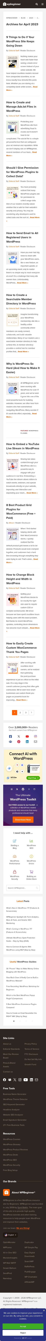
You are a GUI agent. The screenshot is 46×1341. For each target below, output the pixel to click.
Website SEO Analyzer (13, 1114)
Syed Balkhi (23, 1207)
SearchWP (29, 1261)
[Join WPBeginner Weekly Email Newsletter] (35, 741)
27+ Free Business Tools (13, 1125)
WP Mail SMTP (9, 1262)
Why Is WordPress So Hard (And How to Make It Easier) (23, 368)
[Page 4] (32, 1021)
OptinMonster (9, 1242)
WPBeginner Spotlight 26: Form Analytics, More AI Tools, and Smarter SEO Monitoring (22, 920)
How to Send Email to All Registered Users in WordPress (22, 237)
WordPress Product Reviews (15, 1149)
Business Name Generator (14, 1094)
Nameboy (7, 1278)
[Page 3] (26, 1021)
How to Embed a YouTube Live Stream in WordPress (22, 446)
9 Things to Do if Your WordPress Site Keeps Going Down (20, 41)
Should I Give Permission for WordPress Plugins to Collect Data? (22, 172)
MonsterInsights (10, 1257)
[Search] (36, 4)
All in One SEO (9, 1252)
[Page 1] (14, 1021)
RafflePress (29, 1266)
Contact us (8, 1071)
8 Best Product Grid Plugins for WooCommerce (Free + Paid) (21, 511)
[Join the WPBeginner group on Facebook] (10, 741)
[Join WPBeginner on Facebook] (10, 736)
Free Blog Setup (10, 1170)
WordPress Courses (11, 1139)
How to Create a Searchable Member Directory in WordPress (21, 299)
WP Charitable (31, 1276)
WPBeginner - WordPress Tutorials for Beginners (12, 4)
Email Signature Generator (14, 1119)
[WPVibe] (23, 766)
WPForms (7, 1247)
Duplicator (29, 1242)
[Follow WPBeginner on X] (19, 736)
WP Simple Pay (31, 1247)
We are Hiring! (23, 1228)
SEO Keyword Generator (14, 1104)
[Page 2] (20, 1021)
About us (7, 1043)
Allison (11, 522)
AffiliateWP (29, 1282)
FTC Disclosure (31, 1054)
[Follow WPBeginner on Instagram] (35, 736)
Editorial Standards (11, 1048)
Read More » (22, 282)
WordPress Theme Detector (15, 1099)
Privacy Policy (31, 1043)
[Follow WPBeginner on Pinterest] (19, 741)
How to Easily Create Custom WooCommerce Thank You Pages (21, 647)
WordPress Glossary (11, 1144)
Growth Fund (30, 1064)
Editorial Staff (14, 50)
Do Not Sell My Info (33, 1059)
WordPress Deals (10, 1154)
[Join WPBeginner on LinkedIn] (27, 741)
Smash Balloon (9, 1268)
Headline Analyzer (11, 1109)
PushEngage (30, 1271)
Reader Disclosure (27, 50)
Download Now (23, 819)
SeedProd (7, 1273)
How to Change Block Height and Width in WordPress (20, 579)
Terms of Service (32, 1048)
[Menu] (42, 4)
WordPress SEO (10, 1159)
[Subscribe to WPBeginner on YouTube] (27, 736)
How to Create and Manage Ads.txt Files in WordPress (21, 106)
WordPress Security (11, 1165)
